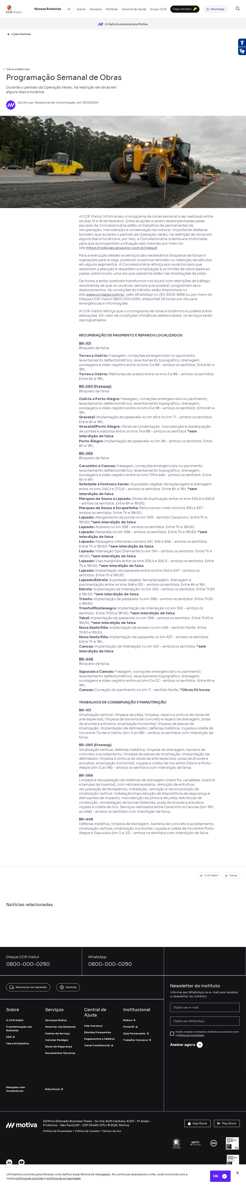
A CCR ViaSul (14, 1020)
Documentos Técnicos (60, 1053)
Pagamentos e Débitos (99, 1039)
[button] (216, 9)
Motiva (127, 1020)
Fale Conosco (93, 1025)
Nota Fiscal (52, 1089)
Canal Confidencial (97, 1045)
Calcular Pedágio (56, 1040)
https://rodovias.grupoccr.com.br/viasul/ (121, 248)
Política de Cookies (87, 1131)
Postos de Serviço (57, 1033)
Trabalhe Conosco (135, 1040)
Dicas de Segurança (58, 1046)
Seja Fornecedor (134, 1033)
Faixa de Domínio (17, 1043)
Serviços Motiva (56, 1020)
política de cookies (29, 1178)
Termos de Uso (111, 1131)
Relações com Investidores (15, 1089)
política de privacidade (63, 1178)
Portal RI (128, 1026)
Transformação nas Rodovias (19, 1028)
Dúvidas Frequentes (97, 1032)
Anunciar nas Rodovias (60, 1026)
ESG (9, 1037)
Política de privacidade (190, 1035)
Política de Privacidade (57, 1131)
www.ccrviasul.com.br (105, 294)
